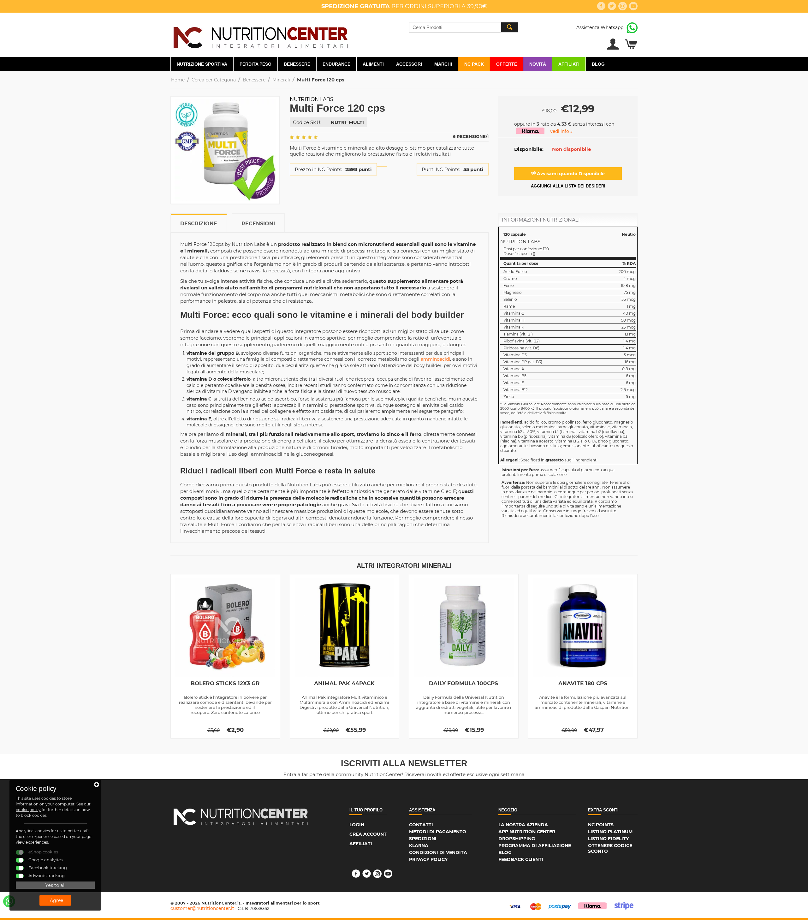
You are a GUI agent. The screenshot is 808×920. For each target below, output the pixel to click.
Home (178, 80)
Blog (598, 64)
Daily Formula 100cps (463, 683)
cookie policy (28, 809)
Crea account (368, 834)
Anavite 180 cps (582, 683)
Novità (537, 64)
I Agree (55, 900)
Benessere (297, 64)
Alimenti (373, 64)
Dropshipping (516, 838)
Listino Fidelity (608, 838)
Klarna (418, 845)
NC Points (601, 825)
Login (356, 825)
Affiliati (568, 64)
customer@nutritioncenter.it (202, 908)
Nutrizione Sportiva (202, 64)
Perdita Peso (255, 64)
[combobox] (463, 27)
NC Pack (474, 64)
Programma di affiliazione (534, 845)
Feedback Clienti (520, 859)
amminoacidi (435, 359)
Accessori (409, 64)
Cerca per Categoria (214, 80)
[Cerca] (509, 27)
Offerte (506, 64)
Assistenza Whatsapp (599, 27)
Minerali (281, 80)
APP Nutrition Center (526, 831)
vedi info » (561, 131)
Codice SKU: (307, 122)
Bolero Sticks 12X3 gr (225, 683)
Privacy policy (428, 859)
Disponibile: (529, 149)
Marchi (443, 64)
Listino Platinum (610, 831)
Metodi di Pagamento (437, 831)
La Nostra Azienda (523, 825)
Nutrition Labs (311, 99)
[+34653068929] (9, 901)
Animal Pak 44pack (344, 683)
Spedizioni (423, 838)
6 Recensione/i (471, 136)
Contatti (421, 825)
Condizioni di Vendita (438, 852)
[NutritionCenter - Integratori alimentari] (260, 36)
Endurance (336, 64)
